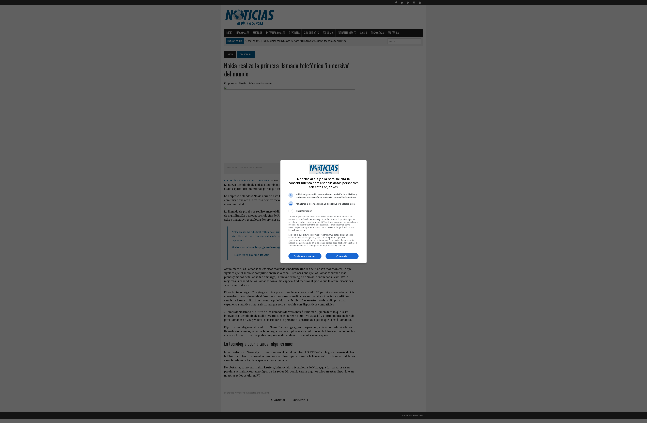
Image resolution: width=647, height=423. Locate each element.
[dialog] (323, 211)
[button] (323, 211)
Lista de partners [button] (296, 230)
